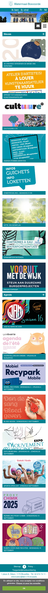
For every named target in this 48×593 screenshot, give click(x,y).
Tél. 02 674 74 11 (38, 574)
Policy (30, 566)
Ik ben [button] (15, 10)
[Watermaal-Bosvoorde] (10, 4)
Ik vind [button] (24, 10)
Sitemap (17, 566)
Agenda (8, 294)
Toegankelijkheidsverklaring (24, 570)
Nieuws (7, 34)
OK (24, 588)
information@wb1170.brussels (24, 576)
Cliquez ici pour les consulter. (28, 583)
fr (41, 10)
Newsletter (38, 26)
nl (45, 10)
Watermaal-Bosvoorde (27, 4)
